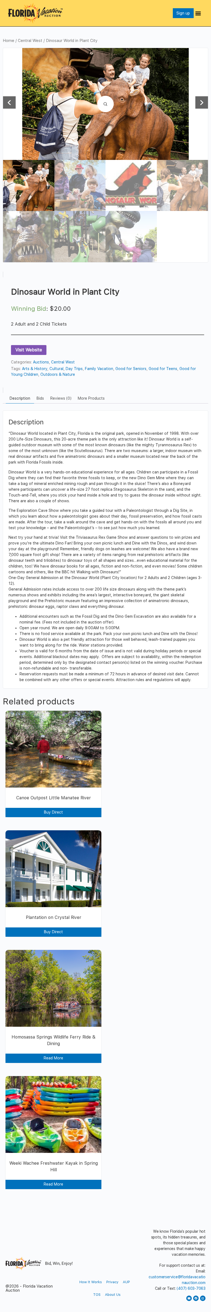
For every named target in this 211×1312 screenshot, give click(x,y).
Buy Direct (53, 812)
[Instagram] (203, 1298)
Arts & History (34, 368)
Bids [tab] (40, 398)
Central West (30, 40)
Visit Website (28, 349)
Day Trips (74, 368)
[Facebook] (196, 1298)
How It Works (90, 1282)
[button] (198, 13)
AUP (126, 1282)
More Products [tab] (91, 398)
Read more (53, 1058)
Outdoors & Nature (57, 374)
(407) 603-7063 (191, 1288)
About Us (113, 1295)
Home (8, 40)
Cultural (56, 368)
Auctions (41, 362)
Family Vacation (99, 368)
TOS (97, 1295)
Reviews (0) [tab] (60, 398)
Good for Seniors (130, 368)
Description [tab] (20, 398)
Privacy (112, 1282)
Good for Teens (163, 368)
